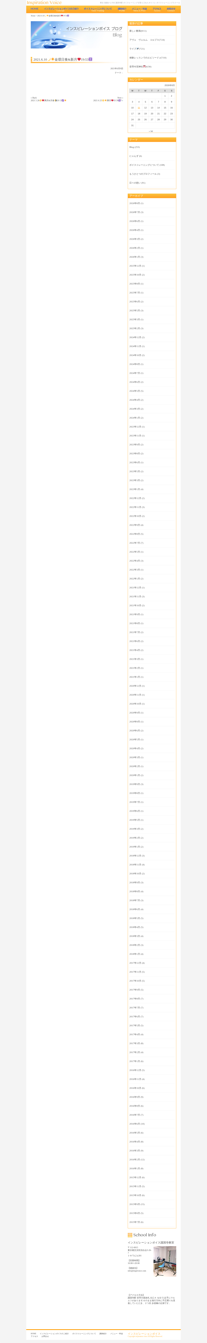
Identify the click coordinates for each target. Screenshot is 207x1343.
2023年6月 (134, 462)
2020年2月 (134, 766)
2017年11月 (135, 972)
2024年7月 (134, 373)
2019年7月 (134, 802)
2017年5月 (134, 1025)
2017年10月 (135, 981)
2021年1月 (134, 677)
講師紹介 (122, 9)
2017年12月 (135, 963)
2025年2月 (134, 328)
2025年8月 (134, 284)
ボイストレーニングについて (98, 9)
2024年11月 (135, 346)
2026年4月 (134, 230)
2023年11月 (135, 435)
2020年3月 (134, 757)
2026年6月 (134, 221)
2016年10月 (135, 1088)
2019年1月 (134, 847)
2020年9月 (134, 712)
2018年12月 (135, 855)
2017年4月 (134, 1034)
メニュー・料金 (139, 9)
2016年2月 (134, 1159)
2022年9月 (134, 525)
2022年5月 (134, 552)
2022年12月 (135, 498)
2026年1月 (134, 257)
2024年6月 (134, 382)
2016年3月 (134, 1150)
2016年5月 (134, 1133)
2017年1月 (134, 1061)
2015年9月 (134, 1204)
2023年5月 (134, 471)
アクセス (157, 9)
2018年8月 (134, 891)
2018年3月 (134, 936)
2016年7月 (134, 1115)
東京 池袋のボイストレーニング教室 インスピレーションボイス (46, 3)
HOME (34, 9)
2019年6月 (134, 811)
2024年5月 (134, 391)
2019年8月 (134, 793)
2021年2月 (134, 668)
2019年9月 (134, 784)
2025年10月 (135, 275)
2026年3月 (134, 239)
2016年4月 (134, 1141)
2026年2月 (134, 248)
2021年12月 (135, 587)
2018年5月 (134, 918)
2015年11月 (135, 1186)
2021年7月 (134, 632)
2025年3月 (134, 319)
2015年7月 (134, 1222)
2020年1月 (134, 775)
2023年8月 (134, 453)
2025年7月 (134, 292)
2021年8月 (134, 623)
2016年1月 (134, 1168)
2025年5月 (134, 310)
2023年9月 (134, 444)
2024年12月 (135, 337)
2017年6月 (134, 1016)
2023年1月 (134, 489)
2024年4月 (134, 400)
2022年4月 (134, 561)
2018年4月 (134, 927)
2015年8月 (134, 1213)
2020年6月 (134, 730)
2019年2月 (134, 838)
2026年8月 (134, 203)
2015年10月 (135, 1195)
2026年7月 (134, 212)
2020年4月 (134, 748)
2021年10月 (135, 605)
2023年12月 (135, 427)
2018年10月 (135, 873)
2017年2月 (134, 1052)
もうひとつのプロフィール (143, 174)
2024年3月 (134, 409)
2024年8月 (134, 364)
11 (139, 107)
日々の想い (135, 183)
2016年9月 (134, 1097)
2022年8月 (134, 534)
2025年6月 (134, 301)
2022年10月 (135, 516)
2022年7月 (134, 543)
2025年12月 (135, 266)
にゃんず (134, 156)
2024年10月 (135, 355)
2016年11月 (135, 1079)
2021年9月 (134, 614)
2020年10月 (135, 704)
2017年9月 (134, 990)
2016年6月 (134, 1124)
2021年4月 (134, 650)
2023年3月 (134, 480)
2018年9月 (134, 882)
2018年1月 (134, 954)
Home (33, 16)
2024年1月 (134, 418)
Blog (131, 147)
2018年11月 (135, 864)
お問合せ (171, 9)
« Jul (151, 131)
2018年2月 (134, 945)
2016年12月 (135, 1070)
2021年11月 (135, 596)
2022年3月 (134, 569)
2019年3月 (134, 829)
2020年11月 (135, 695)
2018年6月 (134, 909)
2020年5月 (134, 739)
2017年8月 (134, 998)
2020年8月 (134, 721)
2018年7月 (134, 900)
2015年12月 (135, 1177)
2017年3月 (134, 1043)
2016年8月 (134, 1106)
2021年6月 (134, 641)
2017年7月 (134, 1007)
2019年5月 (134, 820)
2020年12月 (135, 686)
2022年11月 (135, 507)
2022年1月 (134, 578)
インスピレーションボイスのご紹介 (61, 9)
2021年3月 (134, 659)
